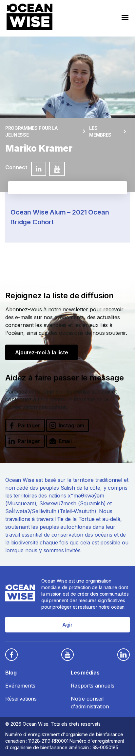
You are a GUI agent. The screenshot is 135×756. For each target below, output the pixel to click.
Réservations (21, 698)
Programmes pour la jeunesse (31, 131)
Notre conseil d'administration (90, 702)
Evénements (20, 685)
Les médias (85, 672)
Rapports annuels (92, 685)
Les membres (100, 131)
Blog (10, 672)
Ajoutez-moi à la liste (41, 352)
